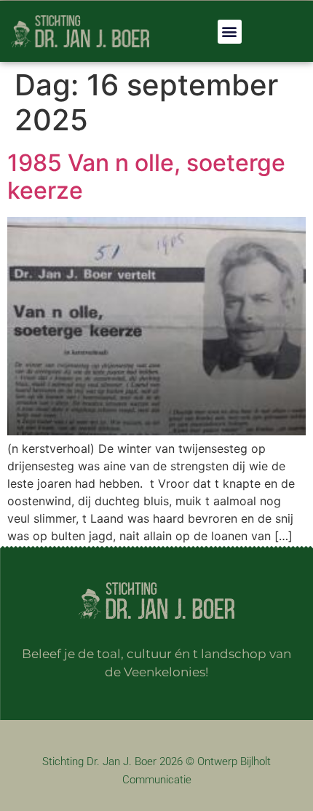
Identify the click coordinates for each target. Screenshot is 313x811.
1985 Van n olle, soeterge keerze (146, 177)
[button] (230, 32)
